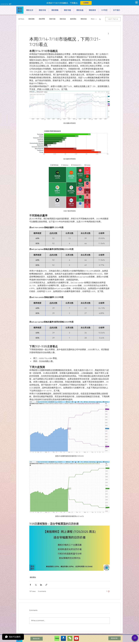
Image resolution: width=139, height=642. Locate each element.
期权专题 (52, 19)
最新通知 (73, 19)
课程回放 (84, 19)
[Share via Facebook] (30, 585)
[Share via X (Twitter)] (36, 585)
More (92, 19)
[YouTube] (76, 638)
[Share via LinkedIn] (41, 585)
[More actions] (108, 33)
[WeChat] (69, 638)
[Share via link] (46, 585)
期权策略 (31, 19)
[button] (100, 19)
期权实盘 (63, 19)
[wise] (56, 638)
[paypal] (63, 638)
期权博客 (42, 19)
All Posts (21, 19)
